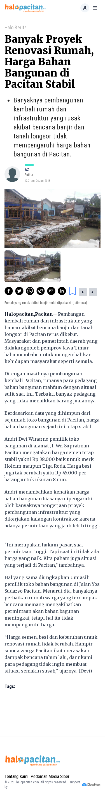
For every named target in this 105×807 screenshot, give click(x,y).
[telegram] (40, 291)
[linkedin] (62, 291)
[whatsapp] (30, 291)
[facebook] (8, 291)
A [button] (83, 292)
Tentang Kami (16, 776)
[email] (51, 291)
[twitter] (19, 291)
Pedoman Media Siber (50, 776)
